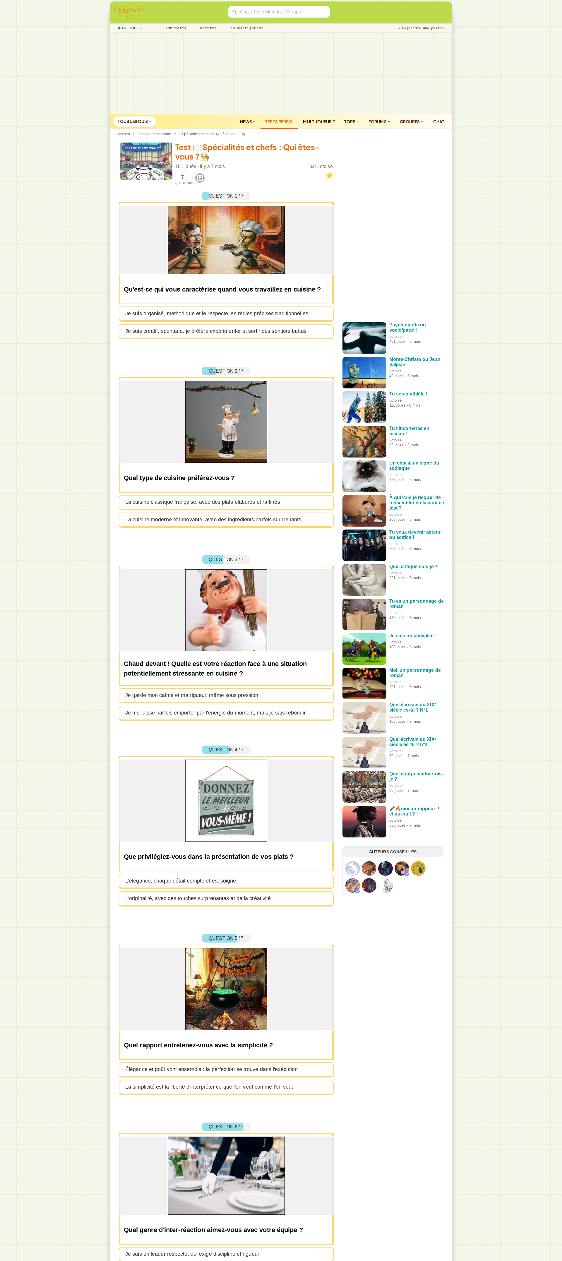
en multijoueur (245, 27)
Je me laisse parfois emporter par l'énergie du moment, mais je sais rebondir (215, 713)
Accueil (124, 134)
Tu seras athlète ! (408, 393)
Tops (350, 121)
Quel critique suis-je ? (413, 566)
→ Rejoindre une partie (421, 28)
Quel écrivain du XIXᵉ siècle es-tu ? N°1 (412, 707)
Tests (279, 121)
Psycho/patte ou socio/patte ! (407, 327)
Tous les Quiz (133, 121)
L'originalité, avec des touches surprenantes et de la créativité (198, 898)
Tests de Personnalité (154, 134)
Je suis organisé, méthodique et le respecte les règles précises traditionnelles (216, 313)
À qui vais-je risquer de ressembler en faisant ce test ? (416, 502)
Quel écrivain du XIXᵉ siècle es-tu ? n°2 (412, 742)
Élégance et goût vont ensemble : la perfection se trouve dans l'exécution (211, 1069)
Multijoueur (317, 121)
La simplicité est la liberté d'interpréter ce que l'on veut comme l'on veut (209, 1087)
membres (207, 27)
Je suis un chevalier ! (413, 635)
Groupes (410, 121)
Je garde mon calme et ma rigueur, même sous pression (191, 695)
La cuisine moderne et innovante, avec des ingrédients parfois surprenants (213, 519)
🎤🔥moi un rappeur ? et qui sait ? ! (414, 811)
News (246, 121)
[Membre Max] (406, 874)
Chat (438, 121)
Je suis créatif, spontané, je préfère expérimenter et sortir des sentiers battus (215, 331)
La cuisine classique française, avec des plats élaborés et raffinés (202, 502)
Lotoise (325, 166)
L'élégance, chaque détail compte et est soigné (180, 881)
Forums (378, 121)
